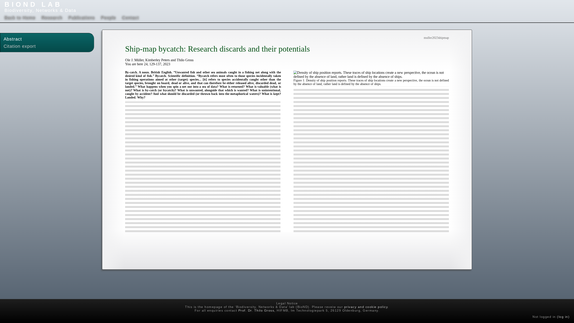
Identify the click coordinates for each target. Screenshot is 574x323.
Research (51, 17)
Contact (130, 17)
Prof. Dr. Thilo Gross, (257, 310)
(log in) (563, 317)
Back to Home (19, 17)
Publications (81, 17)
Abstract (13, 39)
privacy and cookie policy (366, 307)
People (108, 17)
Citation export (20, 46)
